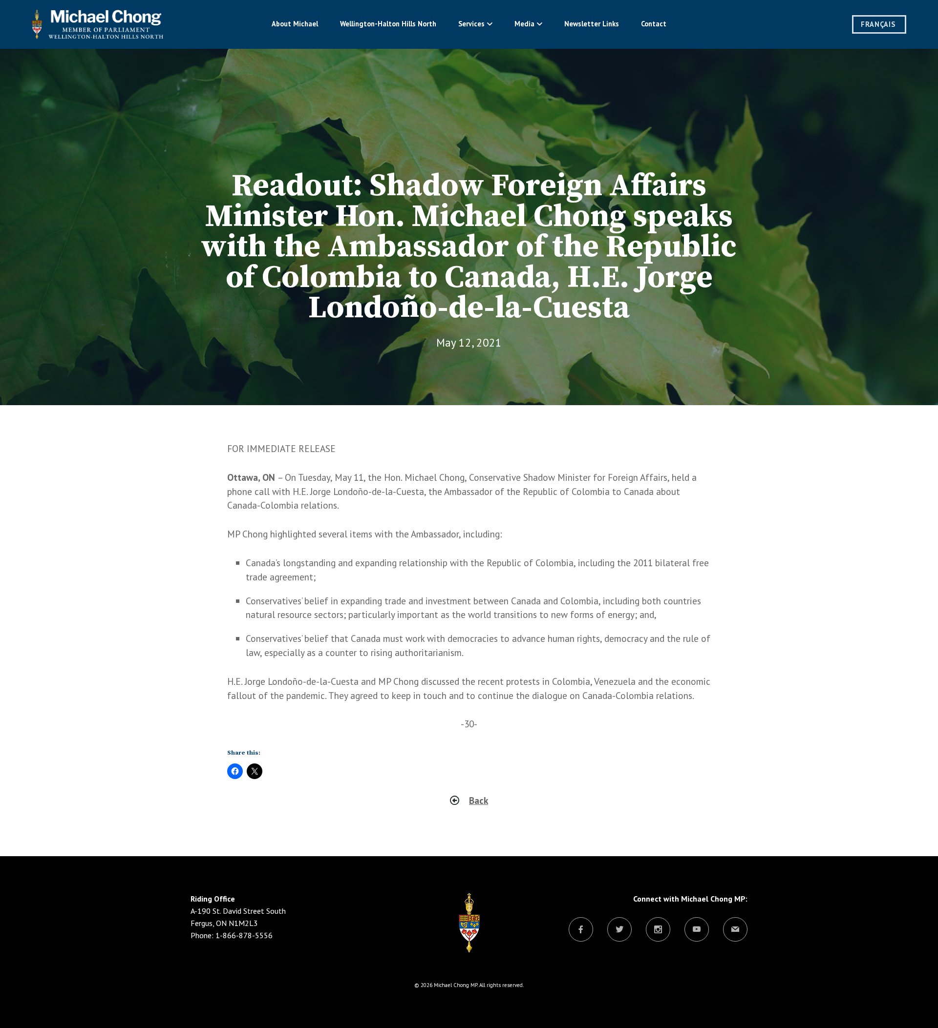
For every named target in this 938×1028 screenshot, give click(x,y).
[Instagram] (658, 930)
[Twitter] (619, 930)
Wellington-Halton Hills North (388, 23)
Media (524, 23)
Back (478, 800)
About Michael (295, 23)
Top (914, 1004)
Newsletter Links (591, 23)
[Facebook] (581, 930)
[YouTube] (696, 930)
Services (471, 23)
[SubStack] (735, 930)
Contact (653, 23)
